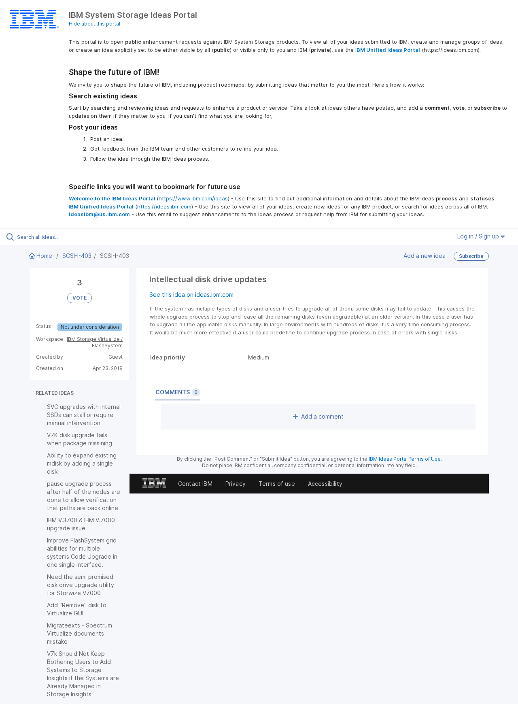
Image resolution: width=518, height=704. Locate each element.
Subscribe (471, 256)
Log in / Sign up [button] (479, 236)
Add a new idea (424, 255)
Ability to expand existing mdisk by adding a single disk (82, 463)
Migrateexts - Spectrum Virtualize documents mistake (79, 633)
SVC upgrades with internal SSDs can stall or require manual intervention (84, 414)
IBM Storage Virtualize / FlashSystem (95, 342)
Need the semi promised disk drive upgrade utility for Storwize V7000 (80, 584)
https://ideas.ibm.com (164, 206)
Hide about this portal (94, 24)
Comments (176, 392)
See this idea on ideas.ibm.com (191, 294)
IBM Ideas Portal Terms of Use (405, 459)
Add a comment (322, 416)
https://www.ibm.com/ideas (193, 198)
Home (44, 255)
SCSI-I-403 (76, 255)
